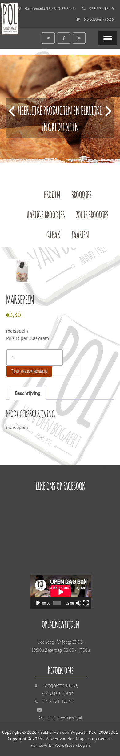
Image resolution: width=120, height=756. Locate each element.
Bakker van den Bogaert (62, 732)
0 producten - (99, 19)
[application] (60, 592)
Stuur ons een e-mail (60, 718)
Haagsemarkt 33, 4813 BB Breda (50, 8)
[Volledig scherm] (86, 603)
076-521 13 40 (58, 701)
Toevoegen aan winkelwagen (29, 371)
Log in (84, 745)
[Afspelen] (38, 603)
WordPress (64, 745)
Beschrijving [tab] (28, 393)
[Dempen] (78, 603)
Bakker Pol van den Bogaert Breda (9, 17)
